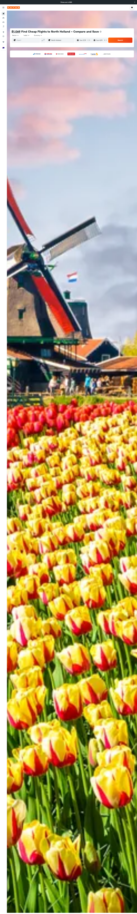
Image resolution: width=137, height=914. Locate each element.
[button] (135, 2)
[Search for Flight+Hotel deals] (3, 26)
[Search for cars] (3, 22)
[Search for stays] (3, 18)
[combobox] (16, 35)
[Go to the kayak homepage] (13, 7)
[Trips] (3, 42)
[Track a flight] (3, 36)
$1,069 (16, 31)
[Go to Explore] (3, 32)
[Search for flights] (3, 14)
